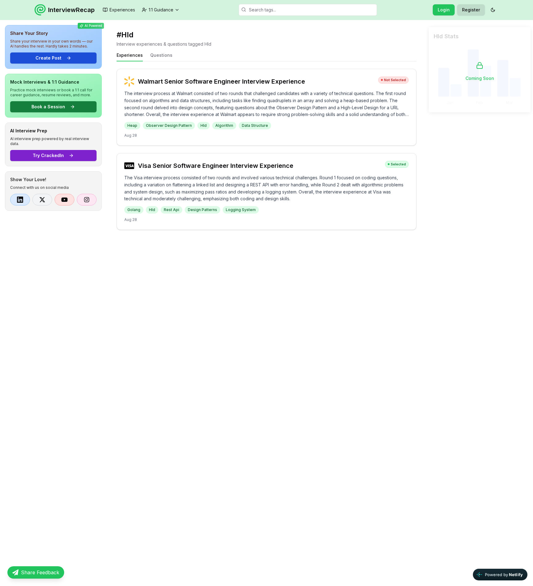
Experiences (122, 9)
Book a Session (48, 106)
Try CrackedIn (48, 155)
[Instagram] (87, 200)
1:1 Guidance (161, 9)
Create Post (48, 57)
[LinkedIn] (20, 200)
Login (444, 9)
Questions (161, 55)
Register (471, 9)
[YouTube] (64, 200)
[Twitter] (42, 200)
